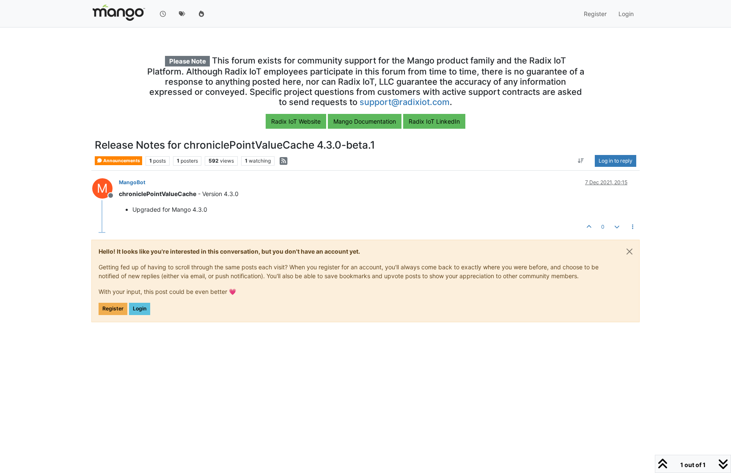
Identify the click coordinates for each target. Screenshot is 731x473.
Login (139, 308)
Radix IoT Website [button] (296, 121)
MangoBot (132, 182)
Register (113, 308)
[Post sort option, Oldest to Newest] (581, 161)
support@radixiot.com (405, 102)
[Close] (629, 251)
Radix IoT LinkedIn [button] (434, 121)
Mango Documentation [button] (364, 121)
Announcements (121, 160)
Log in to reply (615, 161)
